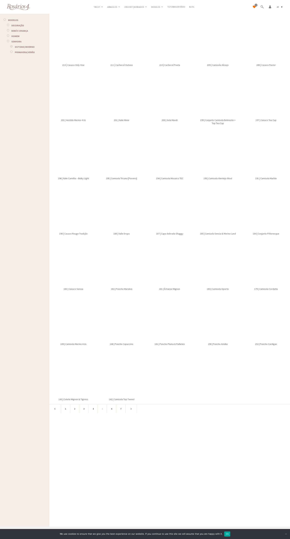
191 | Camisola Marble (266, 178)
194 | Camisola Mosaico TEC (169, 178)
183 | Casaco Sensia (73, 288)
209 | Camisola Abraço (218, 64)
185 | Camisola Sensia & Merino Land (218, 233)
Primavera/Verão (25, 52)
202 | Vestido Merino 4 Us (73, 120)
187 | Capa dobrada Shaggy (169, 233)
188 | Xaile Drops (121, 233)
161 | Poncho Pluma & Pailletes (170, 344)
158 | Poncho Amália (218, 344)
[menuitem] (279, 7)
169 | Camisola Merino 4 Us (73, 344)
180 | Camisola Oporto (218, 288)
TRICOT (97, 7)
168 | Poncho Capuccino (121, 344)
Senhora (16, 41)
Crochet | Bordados (134, 7)
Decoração (17, 25)
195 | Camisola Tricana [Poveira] (121, 178)
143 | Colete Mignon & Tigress (73, 399)
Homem (15, 36)
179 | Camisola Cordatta (266, 288)
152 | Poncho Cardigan (266, 344)
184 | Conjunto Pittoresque (266, 233)
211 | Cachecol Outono (121, 64)
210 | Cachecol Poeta (169, 64)
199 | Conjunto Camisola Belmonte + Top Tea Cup (217, 122)
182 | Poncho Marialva (121, 288)
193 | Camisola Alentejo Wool (218, 178)
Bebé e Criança (19, 30)
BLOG (191, 7)
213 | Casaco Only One (73, 64)
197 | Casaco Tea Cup (266, 120)
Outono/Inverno (25, 46)
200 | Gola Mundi (170, 120)
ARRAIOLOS (112, 7)
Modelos (155, 7)
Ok (227, 533)
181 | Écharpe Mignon (169, 288)
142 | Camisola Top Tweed (121, 399)
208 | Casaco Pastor (266, 64)
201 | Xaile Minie (121, 120)
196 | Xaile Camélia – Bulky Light (73, 178)
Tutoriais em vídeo (176, 7)
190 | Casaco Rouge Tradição (73, 233)
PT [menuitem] (278, 7)
